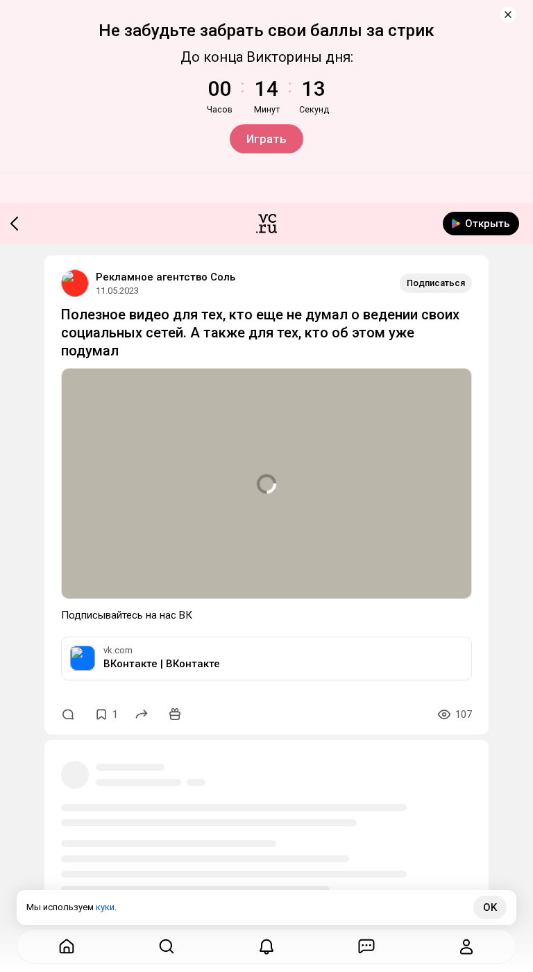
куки (105, 907)
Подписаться (436, 283)
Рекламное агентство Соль (165, 277)
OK (490, 907)
